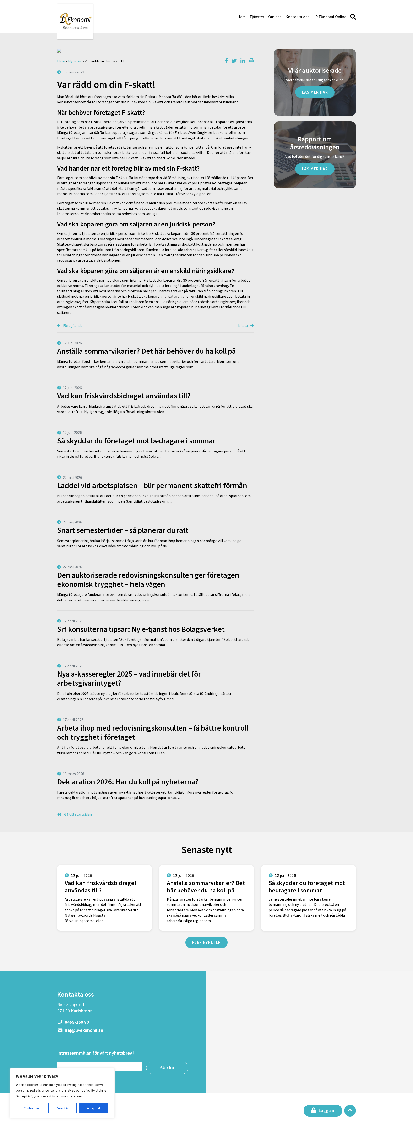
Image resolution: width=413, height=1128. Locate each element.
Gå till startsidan (77, 814)
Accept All (93, 1108)
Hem (241, 16)
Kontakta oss (297, 16)
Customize (31, 1108)
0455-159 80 (76, 1022)
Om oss (275, 16)
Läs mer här (315, 92)
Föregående (72, 325)
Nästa (243, 325)
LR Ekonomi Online (329, 16)
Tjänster (257, 16)
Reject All (62, 1108)
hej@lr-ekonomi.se (83, 1030)
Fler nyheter (206, 942)
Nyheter (75, 61)
